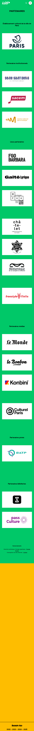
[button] (30, 3)
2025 (25, 729)
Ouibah (25, 552)
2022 (8, 729)
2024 (20, 729)
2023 (14, 729)
